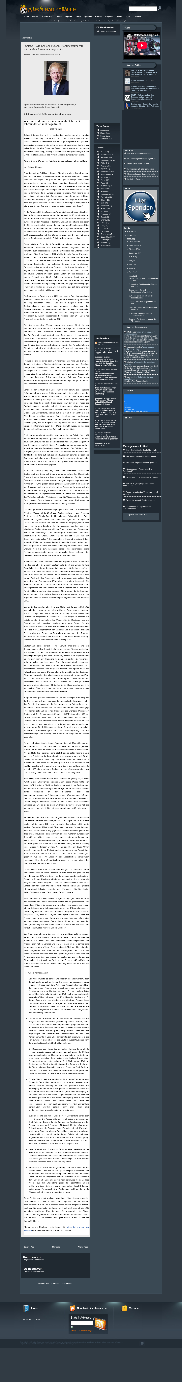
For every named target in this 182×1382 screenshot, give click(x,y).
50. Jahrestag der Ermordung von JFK (142, 159)
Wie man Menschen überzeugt (139, 154)
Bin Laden (105, 197)
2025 (129, 231)
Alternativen (105, 172)
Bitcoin (103, 200)
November (133, 245)
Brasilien (104, 211)
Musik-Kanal (105, 133)
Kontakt (98, 16)
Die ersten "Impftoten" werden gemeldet (141, 463)
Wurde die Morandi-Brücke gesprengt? (141, 500)
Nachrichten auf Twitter (31, 1319)
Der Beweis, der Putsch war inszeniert (141, 456)
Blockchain (105, 206)
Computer (104, 228)
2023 (129, 239)
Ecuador (104, 243)
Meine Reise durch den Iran (138, 164)
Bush (103, 217)
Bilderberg (105, 194)
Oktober (132, 249)
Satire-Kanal (105, 136)
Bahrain (104, 189)
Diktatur (104, 240)
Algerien (104, 169)
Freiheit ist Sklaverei (135, 179)
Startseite (56, 1247)
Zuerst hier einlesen (108, 32)
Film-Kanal (104, 130)
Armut (103, 180)
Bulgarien (104, 214)
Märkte (119, 16)
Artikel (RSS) (75, 1331)
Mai (130, 268)
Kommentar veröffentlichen (34, 1272)
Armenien (104, 177)
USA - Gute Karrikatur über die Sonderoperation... (140, 314)
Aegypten (104, 157)
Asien (103, 183)
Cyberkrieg (105, 231)
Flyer (128, 16)
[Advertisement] (55, 29)
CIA (102, 226)
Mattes (130, 332)
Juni (130, 265)
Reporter (69, 16)
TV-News (137, 16)
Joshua (130, 377)
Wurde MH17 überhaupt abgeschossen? (142, 477)
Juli (130, 261)
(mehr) (147, 342)
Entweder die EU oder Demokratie (140, 169)
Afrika (103, 163)
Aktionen (104, 166)
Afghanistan (105, 160)
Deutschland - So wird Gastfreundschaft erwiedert (140, 291)
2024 (129, 235)
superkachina (132, 347)
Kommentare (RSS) (87, 1331)
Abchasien (105, 155)
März (131, 276)
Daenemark (105, 234)
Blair (102, 203)
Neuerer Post (29, 1247)
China (103, 223)
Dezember (133, 242)
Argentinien (105, 175)
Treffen (59, 16)
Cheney (104, 220)
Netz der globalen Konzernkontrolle (141, 174)
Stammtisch (47, 16)
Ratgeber (109, 16)
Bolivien (104, 209)
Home (26, 16)
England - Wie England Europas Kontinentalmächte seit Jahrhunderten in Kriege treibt (53, 47)
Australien (105, 186)
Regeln (35, 16)
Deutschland (106, 237)
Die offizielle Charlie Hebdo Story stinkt (141, 450)
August (131, 257)
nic (128, 362)
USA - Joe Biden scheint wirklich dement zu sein (141, 297)
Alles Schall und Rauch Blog (42, 1342)
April (131, 272)
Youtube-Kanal (106, 139)
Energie (104, 245)
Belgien (104, 192)
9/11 (102, 152)
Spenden (88, 16)
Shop (78, 16)
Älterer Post (83, 1247)
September (133, 253)
